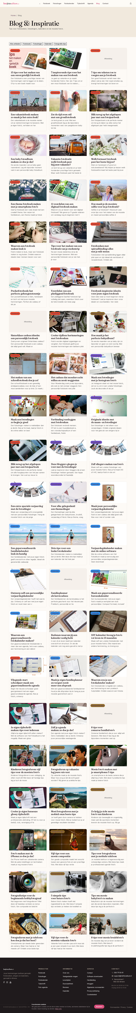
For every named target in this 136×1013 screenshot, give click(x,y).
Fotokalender (69, 3)
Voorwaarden (115, 1007)
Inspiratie (66, 991)
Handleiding (91, 980)
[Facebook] (4, 982)
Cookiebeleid (92, 994)
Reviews (66, 987)
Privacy (123, 1007)
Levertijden (67, 980)
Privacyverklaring (93, 991)
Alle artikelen (15, 44)
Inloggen (90, 984)
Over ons (66, 973)
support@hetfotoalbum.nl (123, 976)
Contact (105, 3)
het (11, 3)
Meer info (58, 1009)
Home (13, 15)
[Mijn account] (131, 3)
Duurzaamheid (68, 984)
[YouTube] (10, 982)
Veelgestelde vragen (70, 976)
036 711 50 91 (118, 972)
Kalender (48, 44)
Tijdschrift (81, 3)
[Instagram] (7, 982)
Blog (98, 3)
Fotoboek (46, 3)
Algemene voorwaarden (95, 987)
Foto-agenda (42, 987)
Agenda (90, 3)
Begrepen (99, 1006)
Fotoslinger (57, 3)
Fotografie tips (60, 44)
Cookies (130, 1007)
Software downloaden (95, 976)
